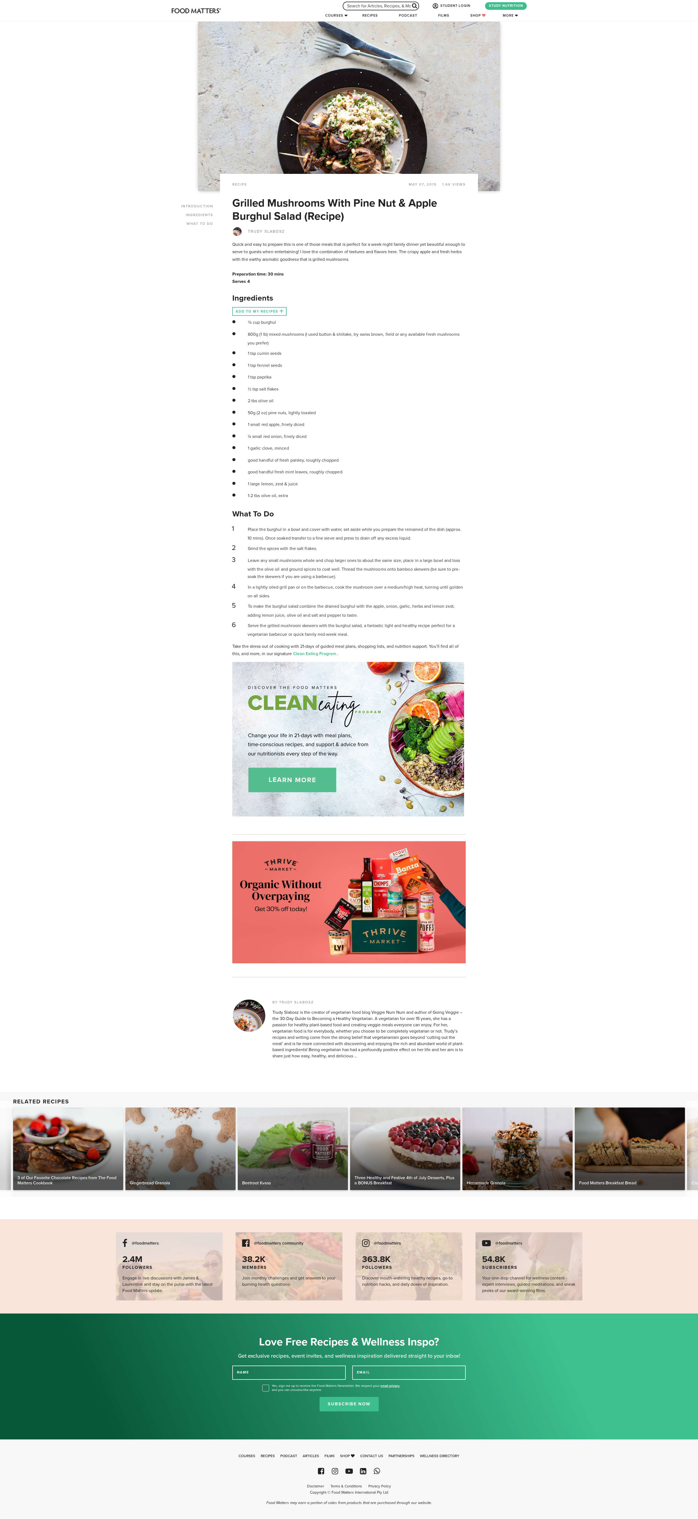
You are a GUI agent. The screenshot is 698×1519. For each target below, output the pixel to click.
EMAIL (363, 1372)
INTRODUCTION (197, 206)
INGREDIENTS (199, 215)
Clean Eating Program (315, 653)
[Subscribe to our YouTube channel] (348, 1471)
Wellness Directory (439, 1456)
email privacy (389, 1386)
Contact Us (371, 1456)
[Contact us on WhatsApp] (377, 1471)
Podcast (408, 15)
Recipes (370, 15)
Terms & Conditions (346, 1486)
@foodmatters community (278, 1243)
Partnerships (401, 1456)
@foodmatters (145, 1243)
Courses (334, 15)
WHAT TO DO (199, 224)
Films (443, 15)
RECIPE (239, 184)
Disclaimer (315, 1486)
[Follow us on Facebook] (321, 1471)
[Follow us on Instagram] (335, 1471)
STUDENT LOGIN (454, 6)
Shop (476, 15)
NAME (243, 1372)
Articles (311, 1456)
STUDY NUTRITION (506, 6)
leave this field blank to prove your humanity (22, 1320)
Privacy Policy (379, 1486)
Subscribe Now (349, 1404)
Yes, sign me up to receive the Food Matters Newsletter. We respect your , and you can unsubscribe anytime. (336, 1388)
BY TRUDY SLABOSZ (293, 1002)
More (508, 15)
